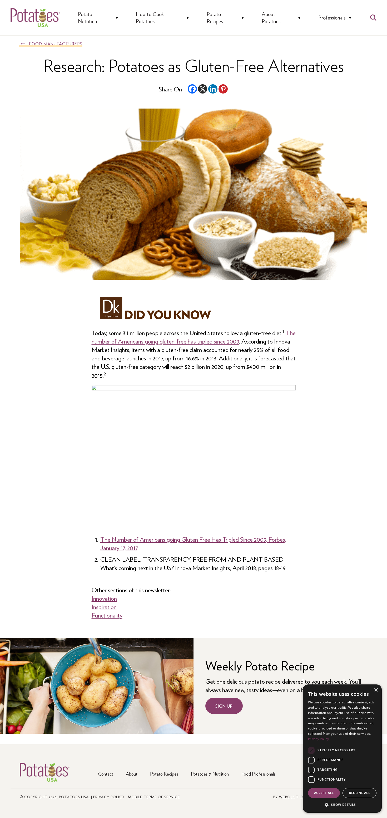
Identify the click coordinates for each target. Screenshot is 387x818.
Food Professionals (258, 773)
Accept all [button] (324, 793)
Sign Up (224, 706)
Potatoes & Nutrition (210, 773)
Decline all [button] (359, 793)
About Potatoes (271, 18)
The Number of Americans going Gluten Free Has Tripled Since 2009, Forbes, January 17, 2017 (193, 543)
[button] (342, 804)
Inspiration (104, 606)
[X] (202, 89)
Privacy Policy (109, 796)
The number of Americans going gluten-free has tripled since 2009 (194, 336)
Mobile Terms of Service (154, 796)
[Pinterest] (223, 89)
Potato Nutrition (87, 18)
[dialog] (342, 748)
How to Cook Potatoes (150, 18)
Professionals (331, 17)
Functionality (107, 614)
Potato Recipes (215, 18)
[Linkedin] (212, 89)
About (131, 773)
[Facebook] (192, 89)
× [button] (376, 690)
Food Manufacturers (55, 43)
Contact (105, 773)
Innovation (104, 598)
